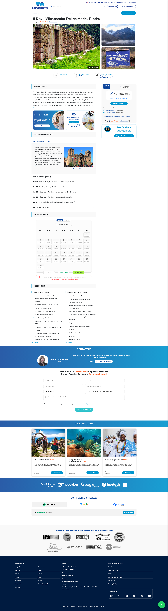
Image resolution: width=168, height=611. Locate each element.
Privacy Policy (112, 584)
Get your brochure (41, 126)
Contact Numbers (129, 6)
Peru (39, 577)
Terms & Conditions (92, 606)
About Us (94, 13)
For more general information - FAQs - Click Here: (117, 116)
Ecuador (18, 587)
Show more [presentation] (36, 108)
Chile (17, 577)
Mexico (40, 570)
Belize (40, 580)
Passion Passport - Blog (115, 577)
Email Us (72, 122)
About (110, 574)
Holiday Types (53, 13)
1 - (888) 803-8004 (105, 361)
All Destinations (38, 13)
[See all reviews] (125, 485)
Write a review (128, 512)
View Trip (57, 473)
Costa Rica (18, 584)
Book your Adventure (128, 13)
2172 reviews (53, 21)
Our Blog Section (131, 2)
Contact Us (113, 6)
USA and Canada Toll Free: (70, 568)
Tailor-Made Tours (69, 13)
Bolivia (17, 570)
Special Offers (83, 13)
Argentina (18, 567)
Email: (70, 580)
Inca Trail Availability (116, 2)
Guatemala (41, 567)
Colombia (18, 580)
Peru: (67, 574)
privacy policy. (84, 404)
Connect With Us (84, 409)
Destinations (112, 567)
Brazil (17, 574)
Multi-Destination (43, 584)
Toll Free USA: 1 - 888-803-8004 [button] (97, 2)
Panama (40, 574)
